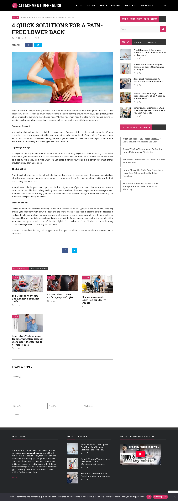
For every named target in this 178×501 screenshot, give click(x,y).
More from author (38, 269)
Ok (149, 497)
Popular (138, 42)
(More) (14, 477)
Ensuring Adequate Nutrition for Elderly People (94, 299)
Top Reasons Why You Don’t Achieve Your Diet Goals (25, 298)
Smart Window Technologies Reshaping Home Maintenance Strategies (149, 67)
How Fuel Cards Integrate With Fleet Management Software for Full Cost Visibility (149, 110)
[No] (174, 496)
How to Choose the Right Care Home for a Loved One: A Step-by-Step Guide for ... (150, 96)
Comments (151, 42)
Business (115, 5)
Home (78, 5)
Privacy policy (160, 497)
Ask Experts (147, 5)
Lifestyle (90, 5)
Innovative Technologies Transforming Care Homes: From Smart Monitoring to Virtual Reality (27, 340)
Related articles (20, 269)
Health (103, 5)
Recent (125, 42)
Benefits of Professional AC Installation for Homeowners (148, 80)
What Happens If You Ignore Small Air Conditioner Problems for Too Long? (150, 52)
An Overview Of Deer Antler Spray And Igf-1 (60, 296)
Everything (130, 5)
